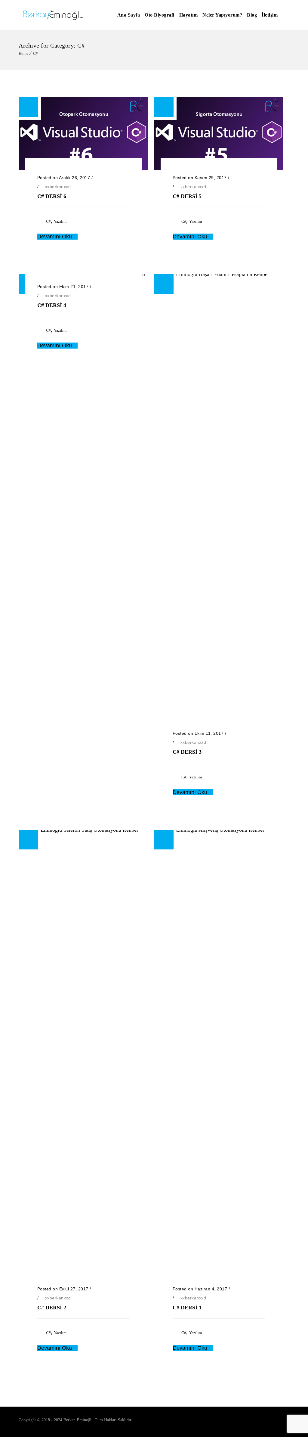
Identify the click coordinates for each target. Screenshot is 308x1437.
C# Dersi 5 (187, 196)
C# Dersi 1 (187, 1308)
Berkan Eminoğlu (78, 1420)
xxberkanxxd (58, 186)
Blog (252, 14)
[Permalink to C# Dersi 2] (83, 830)
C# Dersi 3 (187, 752)
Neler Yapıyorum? (222, 14)
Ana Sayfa (128, 14)
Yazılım (60, 221)
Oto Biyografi (159, 14)
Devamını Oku (55, 237)
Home (23, 53)
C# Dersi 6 (51, 196)
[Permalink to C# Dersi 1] (218, 830)
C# (35, 53)
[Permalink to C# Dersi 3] (218, 274)
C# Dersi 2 (51, 1308)
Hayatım (188, 14)
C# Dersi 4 (51, 305)
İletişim (270, 14)
